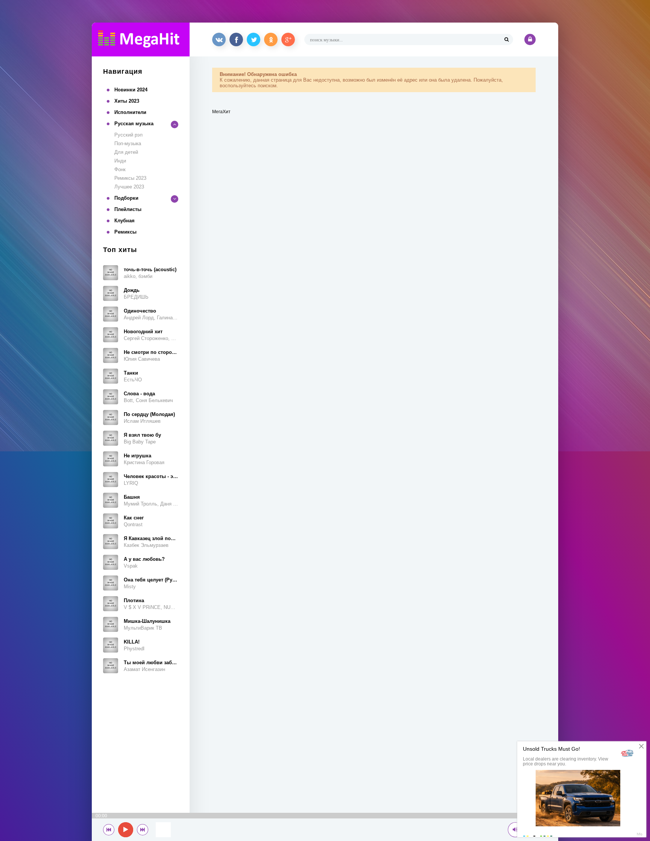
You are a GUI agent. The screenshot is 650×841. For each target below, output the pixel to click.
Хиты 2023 (126, 101)
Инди (120, 161)
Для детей (126, 152)
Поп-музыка (127, 143)
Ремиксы (125, 232)
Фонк (120, 169)
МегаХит (221, 111)
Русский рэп (128, 135)
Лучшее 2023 (129, 187)
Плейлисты (127, 209)
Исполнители (130, 112)
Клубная (124, 220)
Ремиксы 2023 (130, 178)
